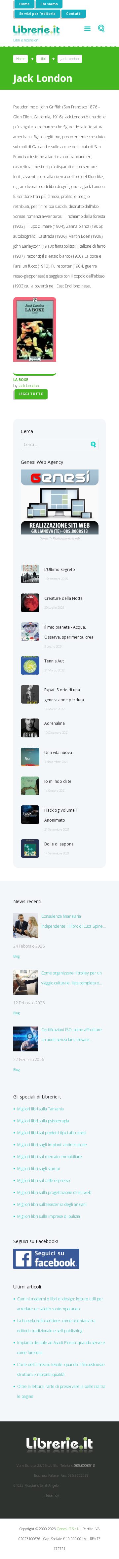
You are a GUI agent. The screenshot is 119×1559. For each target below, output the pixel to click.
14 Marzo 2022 (54, 709)
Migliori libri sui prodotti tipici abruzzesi (51, 1133)
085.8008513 (84, 1465)
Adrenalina (54, 723)
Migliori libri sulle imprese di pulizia (48, 1216)
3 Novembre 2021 (56, 762)
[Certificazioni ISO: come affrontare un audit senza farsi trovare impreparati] (25, 1039)
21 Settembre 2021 (56, 829)
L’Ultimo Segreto (59, 569)
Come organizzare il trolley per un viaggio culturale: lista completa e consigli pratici (71, 979)
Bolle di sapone (59, 844)
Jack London (29, 386)
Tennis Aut (54, 661)
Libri (42, 58)
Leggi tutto (31, 394)
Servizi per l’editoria (37, 13)
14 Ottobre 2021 (55, 790)
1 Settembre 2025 (56, 579)
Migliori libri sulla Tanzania (40, 1109)
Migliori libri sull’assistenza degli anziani (52, 1204)
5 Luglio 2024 (53, 646)
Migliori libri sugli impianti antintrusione (52, 1145)
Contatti (73, 13)
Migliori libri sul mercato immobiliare (49, 1156)
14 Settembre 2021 (56, 853)
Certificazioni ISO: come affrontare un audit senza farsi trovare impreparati (71, 1036)
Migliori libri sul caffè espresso (43, 1180)
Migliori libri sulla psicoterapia (43, 1121)
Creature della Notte (63, 598)
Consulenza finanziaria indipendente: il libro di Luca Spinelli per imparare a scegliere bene (73, 922)
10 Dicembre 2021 (56, 732)
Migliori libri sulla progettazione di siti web (54, 1192)
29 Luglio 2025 (54, 607)
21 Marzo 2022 (54, 670)
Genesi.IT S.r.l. (68, 1529)
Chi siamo (49, 4)
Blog (16, 956)
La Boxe (20, 379)
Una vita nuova (58, 752)
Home (24, 4)
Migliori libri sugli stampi (38, 1168)
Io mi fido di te (57, 781)
